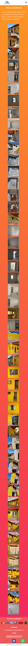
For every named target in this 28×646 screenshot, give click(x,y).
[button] (26, 2)
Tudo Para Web (18, 644)
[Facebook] (14, 641)
